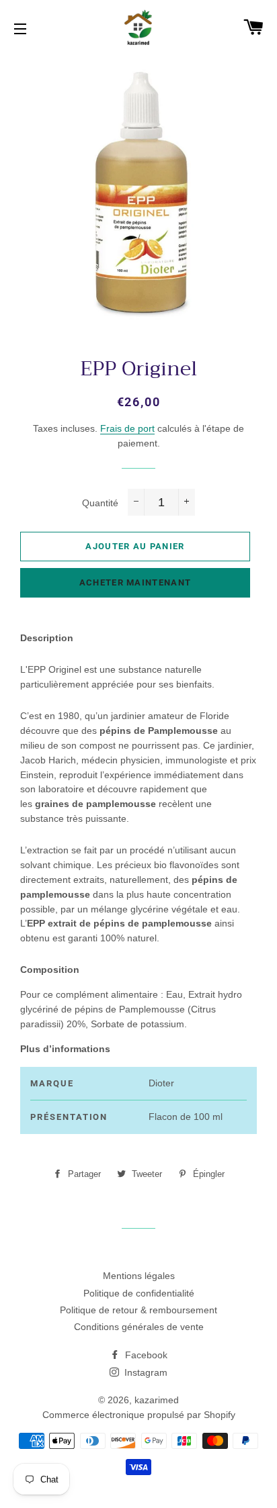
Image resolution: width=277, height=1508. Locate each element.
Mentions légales (139, 1275)
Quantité (100, 503)
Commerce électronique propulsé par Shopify (138, 1414)
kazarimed (156, 1400)
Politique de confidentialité (138, 1293)
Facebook (144, 1355)
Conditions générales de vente (139, 1326)
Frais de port (127, 428)
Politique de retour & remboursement (138, 1310)
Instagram (144, 1372)
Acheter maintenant (135, 582)
